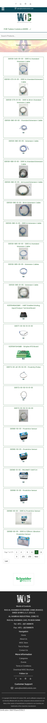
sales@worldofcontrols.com (25, 8)
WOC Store (23, 643)
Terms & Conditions (23, 666)
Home (18, 45)
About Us (23, 639)
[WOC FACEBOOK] (16, 4)
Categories (23, 658)
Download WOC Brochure (23, 670)
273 (29, 557)
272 (23, 557)
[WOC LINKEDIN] (20, 4)
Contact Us (23, 650)
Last (6, 561)
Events (23, 662)
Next (36, 557)
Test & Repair (23, 646)
